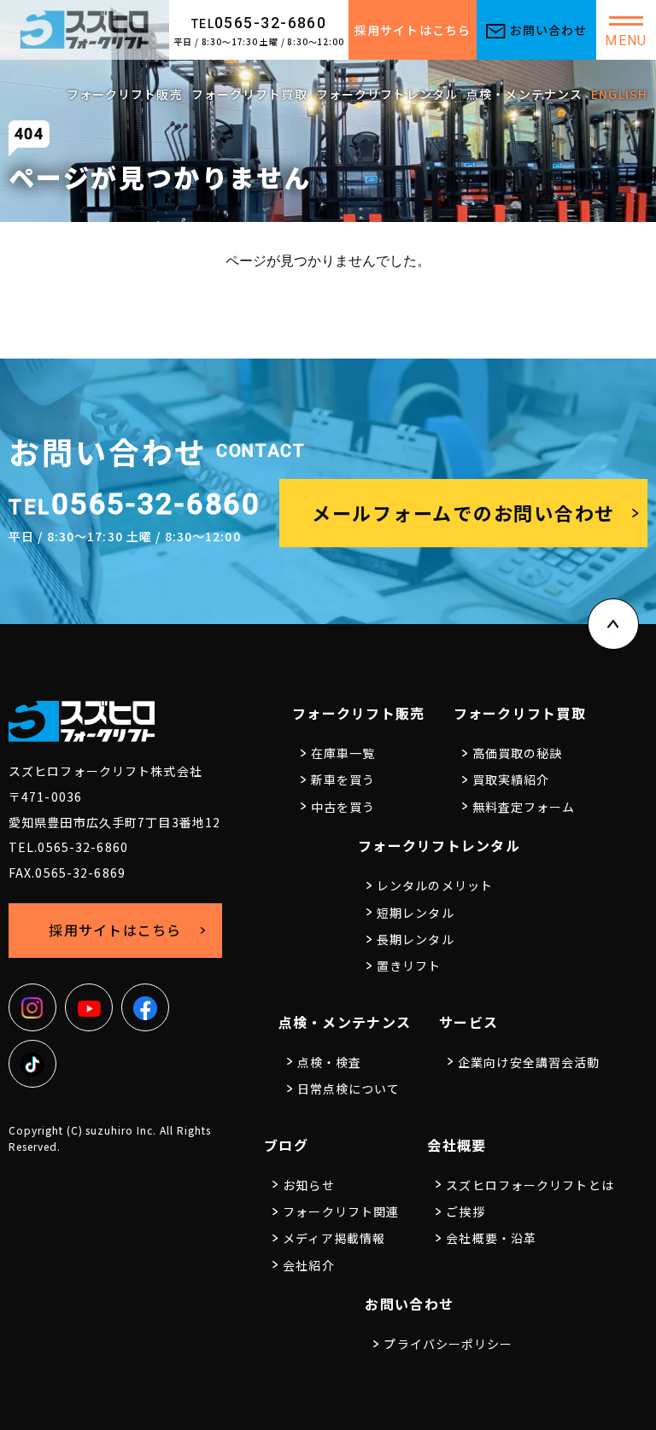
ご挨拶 (465, 1211)
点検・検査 (329, 1062)
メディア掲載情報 (334, 1237)
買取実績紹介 (511, 779)
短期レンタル (415, 912)
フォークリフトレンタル (387, 93)
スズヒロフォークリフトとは (530, 1185)
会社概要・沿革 (491, 1237)
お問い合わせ (549, 29)
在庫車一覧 (343, 753)
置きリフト (409, 965)
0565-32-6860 (259, 23)
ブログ (286, 1145)
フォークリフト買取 (249, 93)
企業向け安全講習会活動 (529, 1062)
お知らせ (308, 1185)
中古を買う (343, 806)
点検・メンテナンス (524, 93)
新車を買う (343, 779)
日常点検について (349, 1088)
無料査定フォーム (524, 806)
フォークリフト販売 (125, 93)
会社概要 (456, 1145)
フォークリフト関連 (341, 1211)
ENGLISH (619, 93)
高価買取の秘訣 (517, 753)
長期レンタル (415, 939)
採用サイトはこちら (412, 29)
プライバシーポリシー (448, 1343)
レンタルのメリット (435, 885)
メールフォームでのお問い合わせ (463, 512)
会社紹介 (308, 1265)
